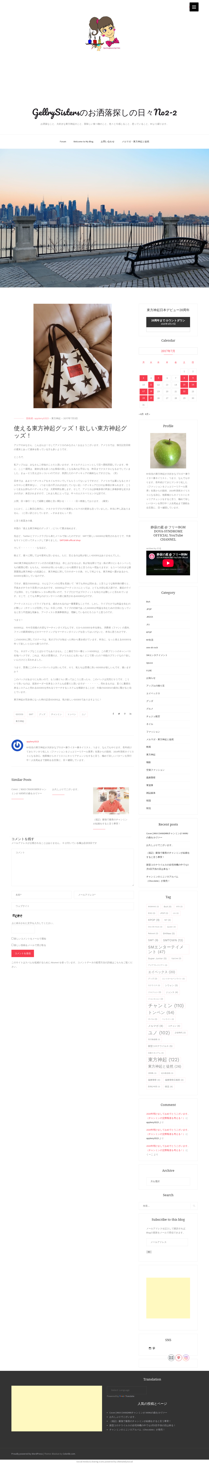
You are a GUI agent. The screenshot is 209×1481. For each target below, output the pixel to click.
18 (151, 391)
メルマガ (155, 1025)
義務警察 (150, 777)
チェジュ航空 (153, 716)
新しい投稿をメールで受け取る (30, 945)
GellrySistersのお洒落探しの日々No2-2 (104, 112)
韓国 (148, 800)
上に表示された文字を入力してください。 (33, 923)
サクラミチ (154, 985)
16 (193, 384)
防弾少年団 (154, 1087)
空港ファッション (155, 769)
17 (143, 391)
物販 (148, 762)
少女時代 (180, 1033)
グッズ (42, 714)
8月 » (147, 414)
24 (143, 397)
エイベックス (153, 693)
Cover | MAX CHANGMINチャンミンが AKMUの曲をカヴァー (138, 1412)
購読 (149, 1252)
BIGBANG (153, 907)
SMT (31, 714)
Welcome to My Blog (83, 141)
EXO (151, 913)
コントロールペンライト (173, 979)
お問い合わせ (107, 141)
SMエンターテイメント (166, 949)
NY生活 (149, 639)
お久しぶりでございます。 (66, 789)
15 (184, 384)
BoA (148, 601)
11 (151, 384)
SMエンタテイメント (157, 655)
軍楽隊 (149, 785)
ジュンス (172, 992)
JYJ (148, 624)
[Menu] (194, 6)
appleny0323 (41, 418)
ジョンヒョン (155, 999)
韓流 (148, 808)
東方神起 (56, 418)
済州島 (152, 1073)
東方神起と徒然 (164, 1066)
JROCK (149, 616)
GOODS (19, 714)
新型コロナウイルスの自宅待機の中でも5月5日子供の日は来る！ (142, 1425)
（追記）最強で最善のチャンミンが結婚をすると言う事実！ (140, 1421)
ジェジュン (154, 992)
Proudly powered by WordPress (27, 1453)
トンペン (71, 714)
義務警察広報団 (174, 1080)
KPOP (149, 632)
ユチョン (174, 1026)
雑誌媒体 (150, 792)
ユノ (84, 714)
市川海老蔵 (154, 1039)
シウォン (171, 985)
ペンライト (168, 1019)
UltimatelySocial (125, 1461)
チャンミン (56, 714)
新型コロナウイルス (160, 1046)
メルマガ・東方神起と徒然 (135, 141)
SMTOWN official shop (70, 540)
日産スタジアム (156, 1053)
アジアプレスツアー (157, 965)
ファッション (153, 731)
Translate (129, 1396)
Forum (63, 141)
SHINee (169, 933)
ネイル (149, 724)
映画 (148, 746)
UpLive (149, 662)
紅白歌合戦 (167, 1073)
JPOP (149, 609)
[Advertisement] (104, 79)
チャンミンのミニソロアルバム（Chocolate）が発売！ (137, 1429)
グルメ (149, 708)
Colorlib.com (69, 1453)
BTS (179, 907)
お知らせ (150, 678)
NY (167, 920)
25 (151, 397)
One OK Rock (155, 927)
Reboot (153, 933)
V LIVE (149, 670)
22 (184, 391)
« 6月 (141, 414)
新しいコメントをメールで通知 (30, 938)
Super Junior (157, 958)
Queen (171, 927)
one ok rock (152, 647)
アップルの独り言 (155, 685)
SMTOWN (173, 940)
